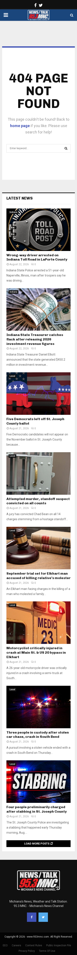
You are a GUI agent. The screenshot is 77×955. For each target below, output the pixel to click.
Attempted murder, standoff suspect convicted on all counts (38, 501)
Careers (16, 945)
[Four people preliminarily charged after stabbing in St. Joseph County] (38, 781)
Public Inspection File (58, 945)
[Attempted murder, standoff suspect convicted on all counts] (38, 473)
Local (12, 376)
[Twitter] (43, 917)
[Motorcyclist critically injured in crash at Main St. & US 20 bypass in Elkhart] (38, 622)
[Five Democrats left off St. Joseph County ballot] (38, 393)
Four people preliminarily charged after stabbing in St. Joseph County (36, 809)
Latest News (19, 198)
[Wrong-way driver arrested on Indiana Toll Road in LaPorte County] (38, 229)
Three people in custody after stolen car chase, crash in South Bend (37, 734)
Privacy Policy (27, 950)
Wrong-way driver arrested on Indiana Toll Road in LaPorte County (36, 257)
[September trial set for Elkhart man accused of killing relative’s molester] (38, 548)
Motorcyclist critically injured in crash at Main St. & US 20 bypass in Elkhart (36, 652)
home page (20, 125)
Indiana (13, 212)
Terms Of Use (47, 950)
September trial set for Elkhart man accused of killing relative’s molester (38, 575)
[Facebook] (31, 917)
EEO (5, 945)
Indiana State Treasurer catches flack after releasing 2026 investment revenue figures (34, 339)
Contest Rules (33, 945)
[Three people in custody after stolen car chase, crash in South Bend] (38, 707)
